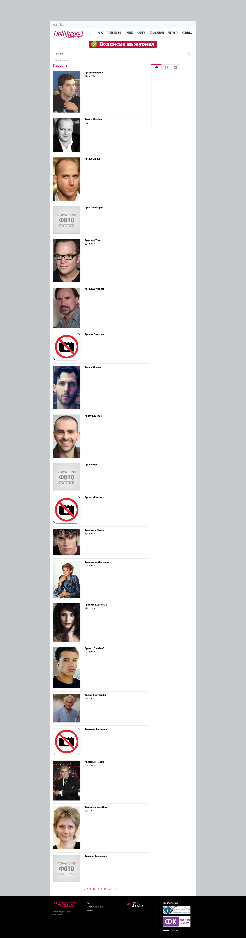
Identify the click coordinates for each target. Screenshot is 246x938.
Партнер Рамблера (170, 930)
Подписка (90, 911)
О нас (88, 903)
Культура (187, 33)
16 (112, 889)
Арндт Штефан (93, 119)
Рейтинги (173, 33)
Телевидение (114, 33)
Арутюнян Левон (94, 762)
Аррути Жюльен (94, 416)
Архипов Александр (96, 856)
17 (116, 889)
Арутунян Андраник (96, 729)
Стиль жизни (157, 33)
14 (105, 889)
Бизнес (129, 33)
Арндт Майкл (92, 158)
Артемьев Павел (94, 530)
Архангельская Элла (96, 807)
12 (98, 889)
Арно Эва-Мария (94, 207)
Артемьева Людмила (97, 562)
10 (90, 889)
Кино (100, 33)
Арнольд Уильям (94, 289)
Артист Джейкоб (94, 648)
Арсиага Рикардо (94, 497)
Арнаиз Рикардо (94, 72)
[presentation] (156, 67)
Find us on (137, 905)
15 (109, 889)
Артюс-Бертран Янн (96, 695)
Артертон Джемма (96, 604)
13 (101, 889)
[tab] (156, 67)
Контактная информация (95, 907)
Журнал (141, 33)
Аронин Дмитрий (94, 334)
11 (94, 889)
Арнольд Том (92, 240)
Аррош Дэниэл (93, 367)
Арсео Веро (91, 464)
